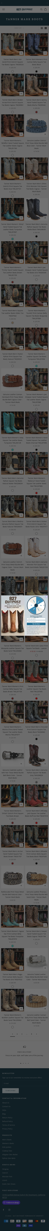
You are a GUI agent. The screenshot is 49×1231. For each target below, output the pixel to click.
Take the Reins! (36, 623)
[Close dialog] (46, 597)
